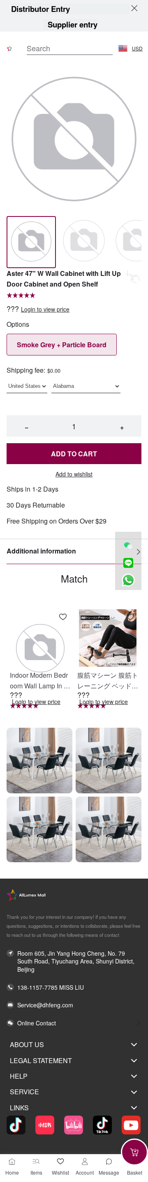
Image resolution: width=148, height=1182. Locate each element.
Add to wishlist (74, 474)
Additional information (41, 551)
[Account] (85, 1161)
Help (19, 1076)
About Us (27, 1044)
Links (19, 1107)
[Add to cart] (134, 1152)
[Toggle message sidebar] (109, 1161)
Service (24, 1091)
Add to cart (74, 453)
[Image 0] (31, 242)
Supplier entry (72, 24)
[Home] (12, 1161)
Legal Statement (41, 1060)
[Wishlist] (60, 1161)
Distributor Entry (40, 8)
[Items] (36, 1161)
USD (137, 48)
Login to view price (45, 309)
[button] (123, 48)
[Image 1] (84, 242)
